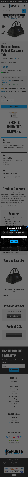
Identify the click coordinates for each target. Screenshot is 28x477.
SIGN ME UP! (14, 241)
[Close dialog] (26, 226)
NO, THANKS (14, 245)
